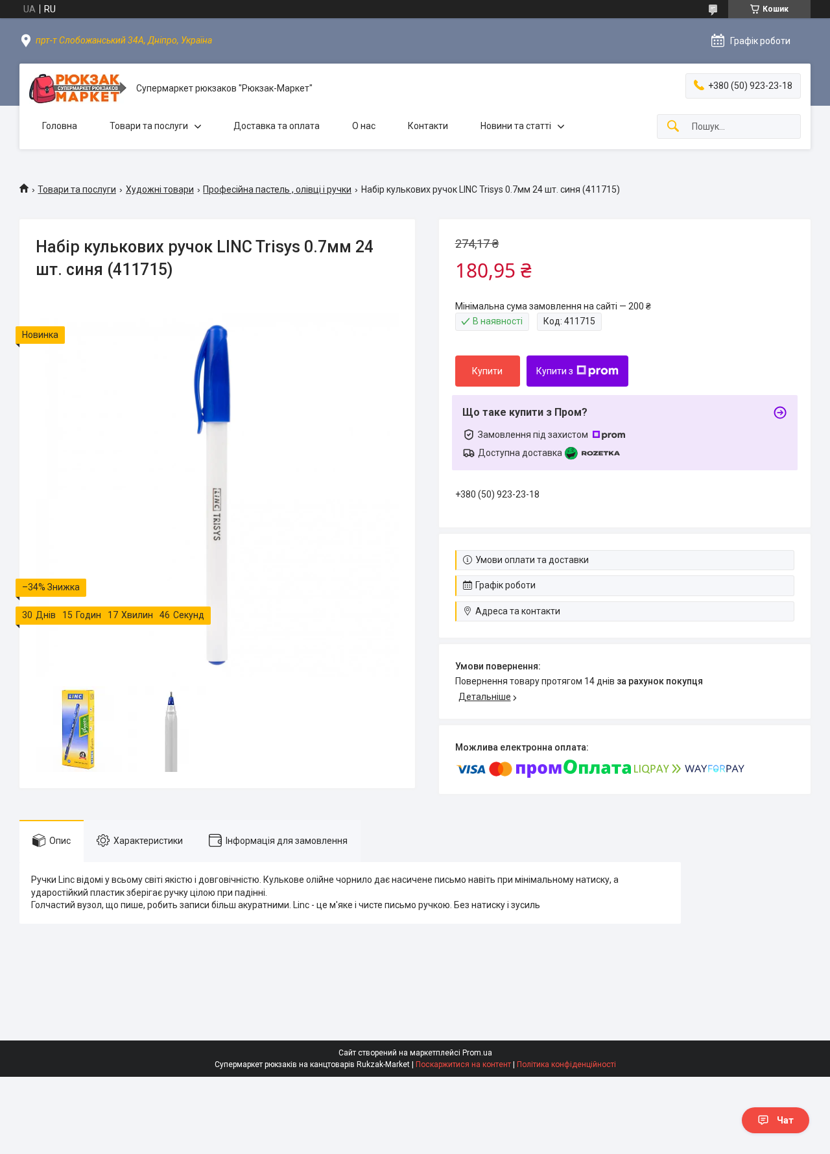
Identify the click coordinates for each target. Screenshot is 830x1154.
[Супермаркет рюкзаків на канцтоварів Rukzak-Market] (77, 88)
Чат (785, 1120)
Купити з (554, 371)
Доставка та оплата (276, 126)
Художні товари (160, 189)
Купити (487, 371)
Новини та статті (515, 126)
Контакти (428, 126)
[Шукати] (673, 127)
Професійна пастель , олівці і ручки (277, 189)
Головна (59, 126)
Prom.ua (477, 1052)
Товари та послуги (149, 126)
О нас (363, 126)
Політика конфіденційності (566, 1064)
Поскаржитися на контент (463, 1064)
